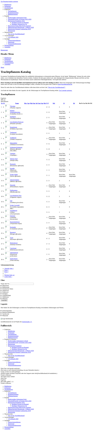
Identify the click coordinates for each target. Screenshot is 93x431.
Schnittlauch (13, 210)
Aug (39, 103)
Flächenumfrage (9, 45)
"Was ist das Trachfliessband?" (56, 87)
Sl (63, 103)
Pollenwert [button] (5, 292)
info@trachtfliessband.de (65, 84)
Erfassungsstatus (7, 310)
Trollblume (13, 137)
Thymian (12, 106)
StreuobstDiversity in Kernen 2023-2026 (19, 19)
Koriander (13, 227)
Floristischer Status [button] (7, 289)
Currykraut (13, 248)
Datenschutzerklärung (14, 40)
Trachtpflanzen (8, 8)
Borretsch (13, 232)
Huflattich (13, 116)
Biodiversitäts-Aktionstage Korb (17, 17)
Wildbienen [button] (5, 297)
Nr (2, 103)
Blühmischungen (13, 14)
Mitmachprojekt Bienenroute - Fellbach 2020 (21, 27)
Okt (45, 103)
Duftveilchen (14, 258)
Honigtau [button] (5, 293)
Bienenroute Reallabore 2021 (16, 21)
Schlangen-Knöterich (16, 147)
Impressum (11, 42)
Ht (74, 103)
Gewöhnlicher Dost (15, 195)
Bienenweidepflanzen (8, 312)
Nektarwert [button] (5, 290)
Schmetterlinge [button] (6, 295)
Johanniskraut (14, 252)
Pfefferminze (13, 190)
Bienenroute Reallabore (15, 346)
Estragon (12, 216)
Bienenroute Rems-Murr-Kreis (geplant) (19, 26)
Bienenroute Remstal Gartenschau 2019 (19, 29)
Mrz (25, 103)
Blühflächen (7, 4)
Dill (11, 201)
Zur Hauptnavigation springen (9, 1)
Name (17, 103)
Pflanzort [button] (4, 298)
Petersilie (12, 185)
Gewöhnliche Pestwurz (16, 122)
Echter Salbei (14, 174)
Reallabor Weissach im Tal (19, 24)
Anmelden (7, 47)
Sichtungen (7, 6)
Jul (37, 103)
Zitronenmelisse (14, 180)
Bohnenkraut (14, 243)
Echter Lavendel (15, 205)
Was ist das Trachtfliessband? (16, 34)
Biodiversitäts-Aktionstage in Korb (18, 341)
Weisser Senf (14, 159)
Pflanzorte (5, 315)
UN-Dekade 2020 (13, 37)
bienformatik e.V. (27, 322)
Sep (42, 103)
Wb (54, 103)
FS (4, 103)
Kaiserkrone (13, 127)
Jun (34, 103)
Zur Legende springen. (65, 90)
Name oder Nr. (5, 284)
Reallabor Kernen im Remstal (20, 22)
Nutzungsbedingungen (14, 44)
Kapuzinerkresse (15, 222)
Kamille (12, 168)
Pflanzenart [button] (5, 285)
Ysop (11, 237)
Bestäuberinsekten (13, 13)
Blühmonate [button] (5, 287)
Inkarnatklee (13, 143)
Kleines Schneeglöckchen (15, 111)
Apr (28, 103)
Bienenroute (11, 30)
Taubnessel (13, 132)
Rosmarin (13, 164)
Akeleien (12, 153)
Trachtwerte (5, 314)
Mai (31, 103)
